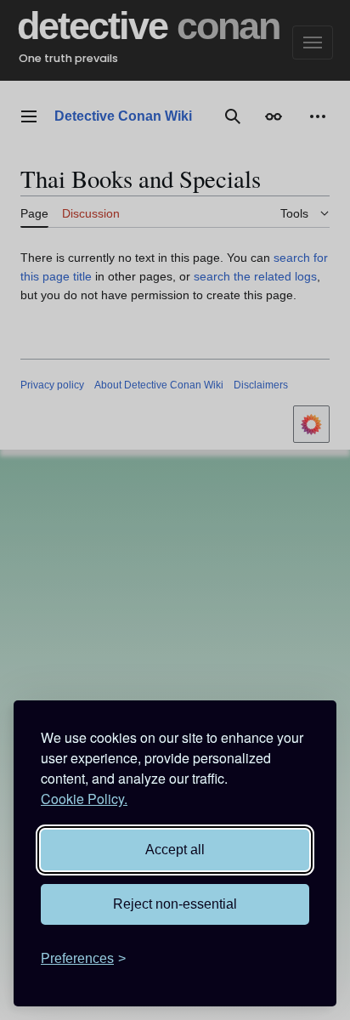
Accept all (175, 849)
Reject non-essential (175, 904)
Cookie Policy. (84, 798)
